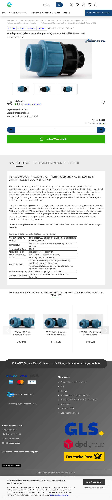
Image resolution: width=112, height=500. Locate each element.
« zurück (21, 28)
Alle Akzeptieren (94, 482)
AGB (62, 386)
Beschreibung (19, 163)
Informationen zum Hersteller (56, 163)
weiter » (31, 28)
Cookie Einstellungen (70, 413)
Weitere (67, 13)
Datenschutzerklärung (59, 495)
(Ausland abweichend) (33, 104)
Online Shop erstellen (46, 472)
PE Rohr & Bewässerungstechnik (45, 13)
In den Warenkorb (56, 139)
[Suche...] (59, 4)
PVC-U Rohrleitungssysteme (14, 13)
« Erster (11, 28)
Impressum (65, 404)
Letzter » (42, 28)
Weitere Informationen (94, 487)
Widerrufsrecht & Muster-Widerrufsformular (79, 399)
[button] (78, 5)
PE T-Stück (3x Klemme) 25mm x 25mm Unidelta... (90, 333)
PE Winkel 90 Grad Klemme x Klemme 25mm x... (21, 333)
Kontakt (64, 391)
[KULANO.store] (10, 5)
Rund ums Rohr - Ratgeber (98, 13)
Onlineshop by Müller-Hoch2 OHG (22, 403)
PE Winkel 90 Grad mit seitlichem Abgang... (56, 333)
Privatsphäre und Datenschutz (73, 382)
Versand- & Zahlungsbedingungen (75, 395)
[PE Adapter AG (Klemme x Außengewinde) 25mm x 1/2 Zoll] (56, 59)
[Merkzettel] (90, 5)
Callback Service (67, 408)
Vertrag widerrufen (11, 465)
